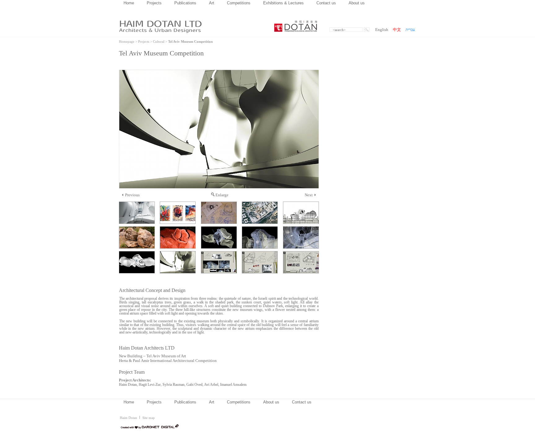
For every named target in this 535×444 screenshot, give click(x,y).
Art (211, 3)
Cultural (158, 41)
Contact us (326, 3)
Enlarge (221, 195)
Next (309, 195)
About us (357, 3)
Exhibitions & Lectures (283, 3)
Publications (185, 3)
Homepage (126, 41)
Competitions (238, 3)
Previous (132, 195)
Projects (154, 3)
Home (129, 3)
